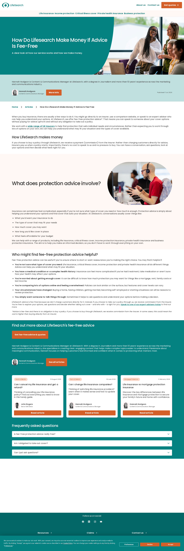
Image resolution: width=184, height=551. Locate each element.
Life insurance (46, 13)
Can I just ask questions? (26, 452)
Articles (29, 107)
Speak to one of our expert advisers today (141, 304)
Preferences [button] (8, 546)
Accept (170, 544)
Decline (149, 544)
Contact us (153, 5)
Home (15, 107)
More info (54, 92)
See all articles (56, 362)
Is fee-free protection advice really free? (34, 434)
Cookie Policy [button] (67, 543)
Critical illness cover (86, 13)
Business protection (134, 13)
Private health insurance (110, 13)
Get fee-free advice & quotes (30, 334)
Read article (37, 412)
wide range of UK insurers (41, 126)
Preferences (129, 544)
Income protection (64, 13)
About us (141, 5)
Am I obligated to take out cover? (31, 443)
